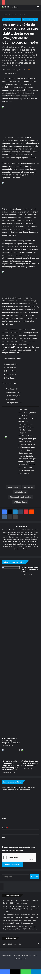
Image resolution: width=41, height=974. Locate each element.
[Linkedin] (15, 511)
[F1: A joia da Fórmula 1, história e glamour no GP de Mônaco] (30, 754)
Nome (4, 818)
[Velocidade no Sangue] (10, 7)
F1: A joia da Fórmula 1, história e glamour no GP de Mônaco (29, 763)
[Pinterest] (26, 511)
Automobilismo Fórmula (17, 15)
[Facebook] (4, 511)
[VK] (4, 516)
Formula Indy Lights (30, 20)
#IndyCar (29, 487)
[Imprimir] (15, 516)
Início (6, 15)
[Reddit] (31, 511)
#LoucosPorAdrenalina (21, 497)
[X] (10, 511)
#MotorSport (21, 502)
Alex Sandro (6, 70)
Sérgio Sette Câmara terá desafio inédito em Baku (30, 569)
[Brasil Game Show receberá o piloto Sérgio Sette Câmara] (11, 651)
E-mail (5, 828)
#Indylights (21, 492)
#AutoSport (14, 487)
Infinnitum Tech (20, 959)
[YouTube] (22, 552)
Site (3, 837)
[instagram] (6, 479)
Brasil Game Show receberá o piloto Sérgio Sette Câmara (11, 740)
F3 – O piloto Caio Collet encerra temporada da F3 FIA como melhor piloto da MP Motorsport (10, 765)
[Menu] (38, 8)
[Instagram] (25, 552)
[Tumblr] (20, 511)
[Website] (12, 552)
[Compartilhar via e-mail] (10, 516)
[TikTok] (28, 552)
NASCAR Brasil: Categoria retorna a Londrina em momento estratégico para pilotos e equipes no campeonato (21, 909)
